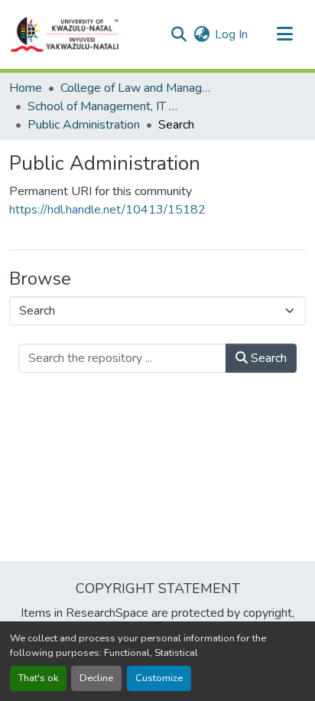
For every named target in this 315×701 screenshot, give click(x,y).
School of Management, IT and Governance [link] (104, 106)
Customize (159, 678)
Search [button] (267, 358)
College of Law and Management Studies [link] (136, 88)
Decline (96, 678)
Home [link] (25, 88)
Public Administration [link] (84, 124)
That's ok (38, 678)
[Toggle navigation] (284, 34)
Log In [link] (231, 34)
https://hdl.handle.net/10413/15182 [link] (107, 209)
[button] (65, 34)
